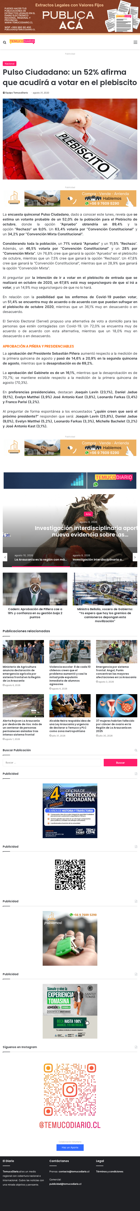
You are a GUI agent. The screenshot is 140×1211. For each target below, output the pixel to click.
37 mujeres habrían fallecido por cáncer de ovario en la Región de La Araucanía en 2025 (115, 726)
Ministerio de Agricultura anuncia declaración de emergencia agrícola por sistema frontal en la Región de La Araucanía (21, 673)
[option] (41, 557)
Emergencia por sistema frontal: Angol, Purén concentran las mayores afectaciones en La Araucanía (116, 672)
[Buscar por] (4, 43)
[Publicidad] (70, 17)
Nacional (9, 63)
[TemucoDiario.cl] (22, 42)
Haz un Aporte (70, 1147)
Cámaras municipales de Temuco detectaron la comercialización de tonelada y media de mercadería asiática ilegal (88, 537)
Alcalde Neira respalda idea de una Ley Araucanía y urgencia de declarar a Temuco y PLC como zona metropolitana (70, 726)
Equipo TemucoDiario (16, 92)
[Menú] (135, 43)
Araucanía (88, 513)
